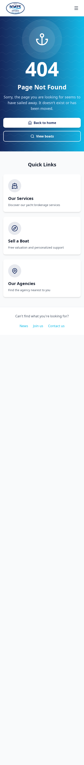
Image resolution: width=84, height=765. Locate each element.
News (24, 326)
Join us (38, 326)
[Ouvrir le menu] (76, 8)
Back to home (45, 123)
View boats (45, 136)
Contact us (56, 326)
